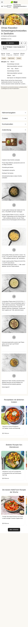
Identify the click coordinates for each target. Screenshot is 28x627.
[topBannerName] (14, 11)
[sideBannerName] (14, 100)
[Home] (2, 6)
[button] (14, 118)
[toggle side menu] (2, 2)
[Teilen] (25, 43)
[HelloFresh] (14, 2)
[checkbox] (1, 38)
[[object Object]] (21, 43)
